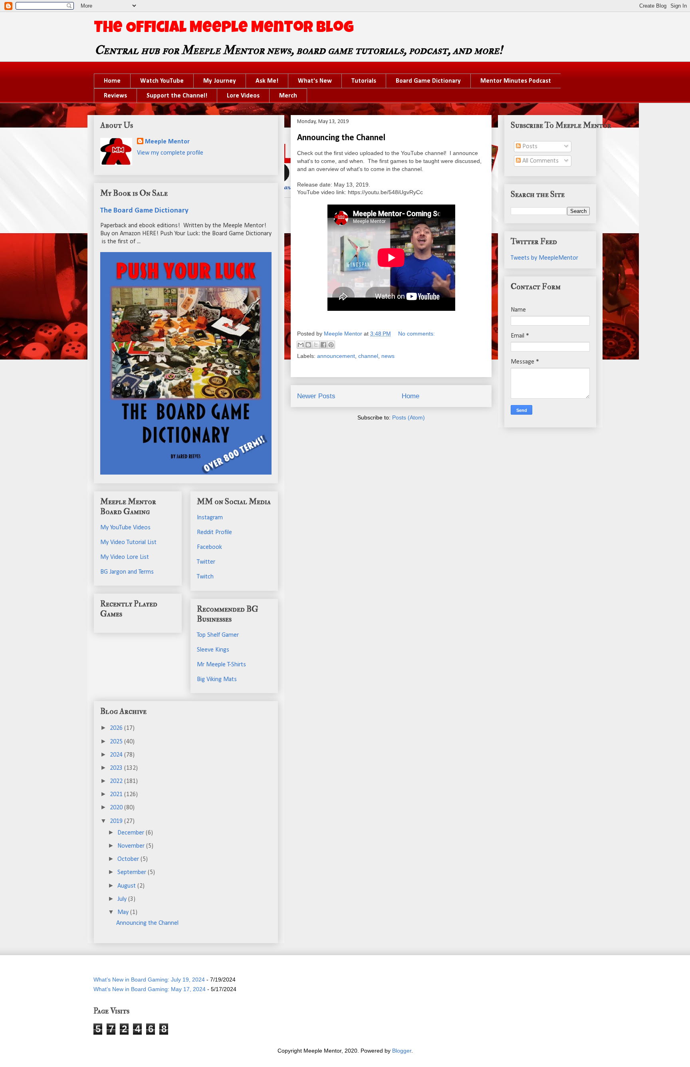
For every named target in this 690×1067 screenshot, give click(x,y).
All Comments (540, 161)
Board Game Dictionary (428, 81)
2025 (117, 742)
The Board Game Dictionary (144, 211)
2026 (117, 728)
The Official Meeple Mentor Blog (224, 29)
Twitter (206, 562)
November (131, 846)
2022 (117, 781)
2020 (117, 808)
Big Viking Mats (217, 679)
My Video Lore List (124, 557)
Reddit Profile (214, 532)
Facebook (209, 547)
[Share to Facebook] (323, 345)
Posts (529, 146)
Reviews (115, 96)
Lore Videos (243, 96)
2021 (117, 794)
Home (112, 81)
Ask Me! (267, 81)
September (132, 872)
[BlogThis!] (308, 345)
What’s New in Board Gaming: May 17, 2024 (149, 989)
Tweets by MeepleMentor (544, 258)
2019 (117, 821)
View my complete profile (170, 153)
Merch (288, 96)
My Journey (219, 81)
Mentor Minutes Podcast (515, 81)
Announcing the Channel (341, 138)
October (129, 859)
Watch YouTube (162, 81)
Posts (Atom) (408, 417)
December (131, 833)
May (123, 912)
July (122, 899)
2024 (117, 755)
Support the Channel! (177, 96)
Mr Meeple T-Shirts (221, 665)
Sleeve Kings (213, 650)
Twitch (205, 577)
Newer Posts (316, 396)
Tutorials (363, 81)
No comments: (416, 333)
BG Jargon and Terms (127, 572)
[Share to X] (316, 345)
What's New (315, 81)
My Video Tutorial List (128, 542)
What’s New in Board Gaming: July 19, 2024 (149, 979)
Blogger (401, 1050)
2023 (117, 768)
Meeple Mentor (167, 142)
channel (368, 356)
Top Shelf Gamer (218, 635)
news (388, 356)
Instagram (210, 518)
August (127, 886)
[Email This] (301, 345)
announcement (336, 356)
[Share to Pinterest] (331, 345)
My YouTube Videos (125, 528)
